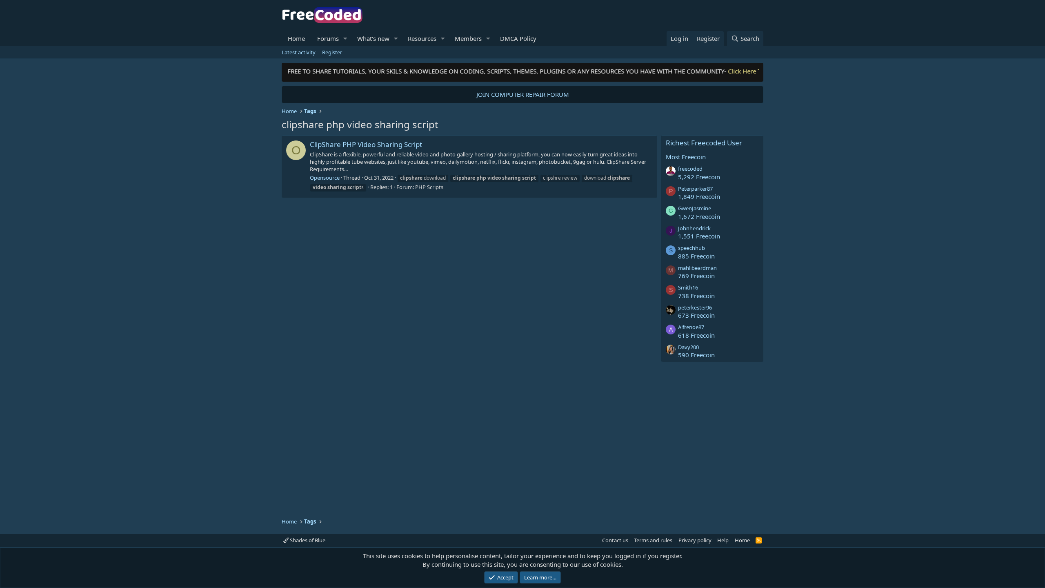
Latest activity (299, 52)
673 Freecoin (696, 315)
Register (332, 52)
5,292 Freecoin (699, 177)
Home (296, 38)
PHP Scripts (429, 187)
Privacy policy (694, 540)
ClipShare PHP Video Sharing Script (366, 144)
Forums (328, 38)
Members (468, 38)
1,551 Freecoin (699, 236)
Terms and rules (653, 540)
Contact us (615, 540)
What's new (373, 38)
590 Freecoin (696, 355)
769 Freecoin (696, 276)
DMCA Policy (518, 38)
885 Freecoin (696, 256)
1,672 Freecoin (699, 216)
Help (723, 540)
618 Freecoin (696, 335)
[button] (345, 38)
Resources (422, 38)
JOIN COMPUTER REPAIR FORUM (522, 94)
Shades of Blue (307, 540)
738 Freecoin (696, 296)
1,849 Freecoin (699, 196)
